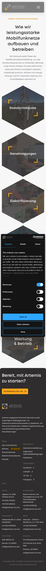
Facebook (27, 468)
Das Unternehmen (9, 445)
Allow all (23, 317)
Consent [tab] (8, 244)
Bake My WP (31, 565)
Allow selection (23, 324)
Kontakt (5, 459)
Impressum (27, 458)
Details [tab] (23, 244)
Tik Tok (26, 476)
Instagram (27, 480)
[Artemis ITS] (15, 7)
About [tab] (37, 244)
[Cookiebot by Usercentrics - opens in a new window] (33, 237)
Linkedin (26, 472)
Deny (23, 332)
